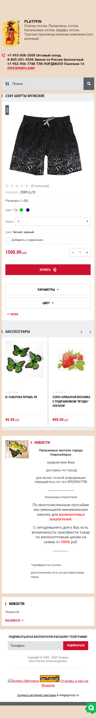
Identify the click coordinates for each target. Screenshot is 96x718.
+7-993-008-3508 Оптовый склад (34, 55)
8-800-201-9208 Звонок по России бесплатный (45, 60)
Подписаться (75, 645)
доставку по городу (61, 470)
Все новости (12, 620)
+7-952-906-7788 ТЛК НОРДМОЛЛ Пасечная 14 (45, 64)
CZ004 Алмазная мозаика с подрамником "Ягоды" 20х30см (71, 401)
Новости (12, 612)
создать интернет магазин (36, 695)
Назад (14, 314)
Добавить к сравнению (27, 240)
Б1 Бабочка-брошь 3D (21, 397)
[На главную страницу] (11, 33)
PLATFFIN (33, 21)
